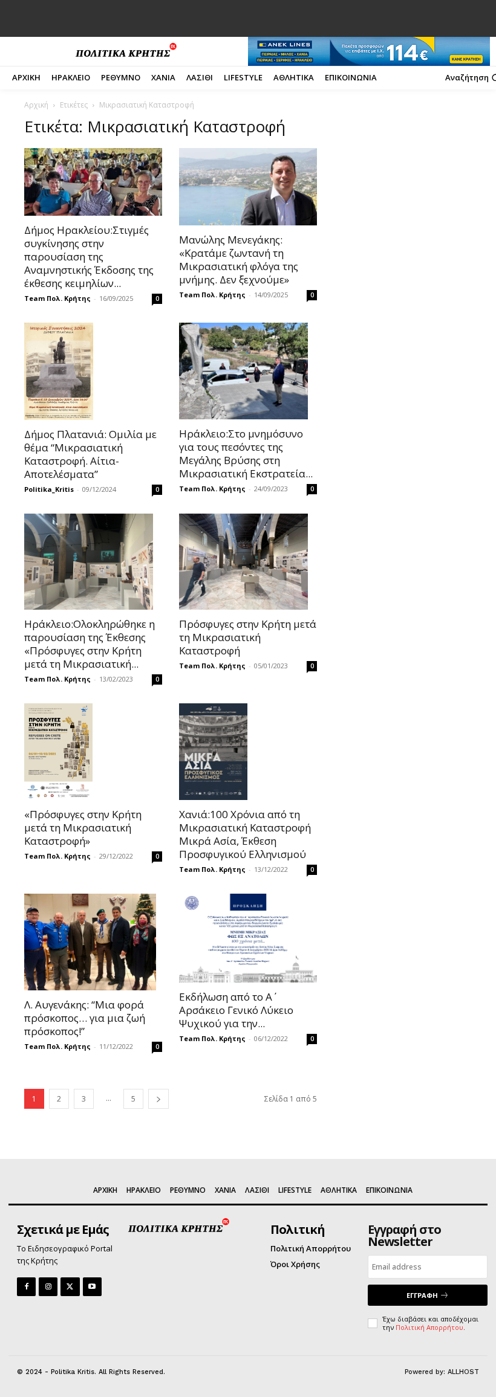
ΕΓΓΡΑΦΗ (422, 1295)
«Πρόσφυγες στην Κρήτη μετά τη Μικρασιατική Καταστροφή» (83, 827)
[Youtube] (92, 1286)
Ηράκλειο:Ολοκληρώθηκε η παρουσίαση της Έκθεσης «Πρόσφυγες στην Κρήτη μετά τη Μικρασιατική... (89, 644)
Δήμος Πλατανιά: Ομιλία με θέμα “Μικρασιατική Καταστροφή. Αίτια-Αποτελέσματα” (90, 454)
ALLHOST (463, 1372)
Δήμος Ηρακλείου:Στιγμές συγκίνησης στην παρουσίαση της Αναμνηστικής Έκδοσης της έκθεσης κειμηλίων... (89, 256)
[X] (69, 1286)
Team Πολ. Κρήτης (57, 298)
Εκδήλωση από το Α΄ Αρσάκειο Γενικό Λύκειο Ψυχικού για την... (236, 1010)
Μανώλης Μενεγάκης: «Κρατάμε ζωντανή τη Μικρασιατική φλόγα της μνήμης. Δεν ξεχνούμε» (238, 259)
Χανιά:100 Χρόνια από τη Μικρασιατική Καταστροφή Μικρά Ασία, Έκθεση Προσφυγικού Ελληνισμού (245, 834)
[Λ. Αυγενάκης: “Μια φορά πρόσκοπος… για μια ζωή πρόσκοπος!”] (93, 942)
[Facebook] (26, 1286)
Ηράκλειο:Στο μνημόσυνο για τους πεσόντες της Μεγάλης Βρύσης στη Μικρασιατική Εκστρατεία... (246, 453)
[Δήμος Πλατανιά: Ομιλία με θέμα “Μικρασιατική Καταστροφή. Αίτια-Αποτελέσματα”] (93, 371)
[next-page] (158, 1099)
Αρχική (36, 105)
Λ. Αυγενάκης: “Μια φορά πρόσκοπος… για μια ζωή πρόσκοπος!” (84, 1018)
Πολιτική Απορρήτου (429, 1327)
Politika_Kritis (49, 489)
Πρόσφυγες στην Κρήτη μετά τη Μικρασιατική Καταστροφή (247, 637)
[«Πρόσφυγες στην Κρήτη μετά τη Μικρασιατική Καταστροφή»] (93, 751)
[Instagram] (48, 1286)
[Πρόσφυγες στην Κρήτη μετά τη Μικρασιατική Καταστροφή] (248, 562)
